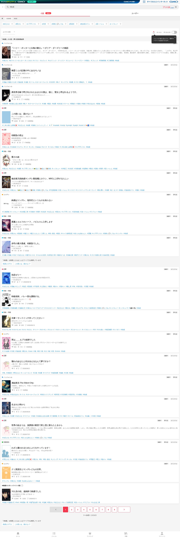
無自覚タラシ (85, 24)
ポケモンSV (6, 329)
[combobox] (9, 31)
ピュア (18, 286)
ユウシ (20, 147)
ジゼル (51, 147)
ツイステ (71, 190)
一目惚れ (119, 190)
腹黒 (71, 82)
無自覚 (20, 82)
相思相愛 (108, 329)
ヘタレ (69, 459)
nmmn (57, 351)
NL (73, 286)
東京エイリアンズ (46, 394)
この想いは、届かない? (22, 264)
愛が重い (100, 190)
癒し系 (68, 286)
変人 (98, 459)
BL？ (58, 82)
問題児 (92, 459)
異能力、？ (83, 82)
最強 (9, 82)
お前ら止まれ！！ (28, 481)
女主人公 (6, 24)
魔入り (26, 233)
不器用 (36, 286)
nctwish (13, 147)
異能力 (73, 104)
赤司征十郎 (51, 255)
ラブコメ (93, 212)
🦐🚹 (86, 125)
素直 (50, 286)
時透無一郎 (24, 502)
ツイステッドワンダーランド (86, 190)
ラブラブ (46, 373)
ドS (76, 82)
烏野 (101, 169)
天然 (44, 24)
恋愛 (12, 416)
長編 (4, 82)
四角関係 (102, 60)
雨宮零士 (71, 394)
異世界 (5, 104)
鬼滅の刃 (21, 308)
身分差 (60, 104)
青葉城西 (77, 169)
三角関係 (110, 60)
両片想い (79, 286)
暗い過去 (51, 233)
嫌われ (13, 459)
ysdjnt (75, 125)
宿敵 (9, 255)
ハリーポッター (18, 60)
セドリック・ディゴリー (56, 60)
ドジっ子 (62, 459)
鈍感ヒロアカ (7, 264)
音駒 (96, 169)
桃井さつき (61, 255)
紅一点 (112, 190)
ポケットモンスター (63, 329)
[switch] (174, 32)
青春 (57, 147)
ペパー (36, 329)
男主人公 (16, 373)
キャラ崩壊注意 (66, 233)
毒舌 (65, 416)
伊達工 (64, 169)
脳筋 (61, 373)
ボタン (29, 329)
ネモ (24, 329)
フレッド (94, 60)
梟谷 (91, 169)
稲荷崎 (85, 169)
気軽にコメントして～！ (39, 125)
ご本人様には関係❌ (9, 125)
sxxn (30, 351)
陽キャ (62, 286)
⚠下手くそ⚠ (31, 24)
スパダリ (116, 329)
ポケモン (43, 329)
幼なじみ (5, 147)
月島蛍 (32, 212)
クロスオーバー (50, 308)
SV (94, 329)
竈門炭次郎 (33, 502)
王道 (35, 373)
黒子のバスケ (30, 255)
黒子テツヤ (78, 255)
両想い (87, 60)
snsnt (81, 125)
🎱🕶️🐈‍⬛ (132, 308)
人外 (14, 82)
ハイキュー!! (123, 308)
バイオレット (87, 329)
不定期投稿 (53, 190)
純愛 (54, 104)
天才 (14, 255)
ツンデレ (119, 233)
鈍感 (117, 60)
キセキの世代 (41, 255)
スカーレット (76, 329)
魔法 (49, 104)
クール (32, 82)
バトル (22, 394)
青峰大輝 (69, 255)
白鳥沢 (70, 169)
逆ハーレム (100, 24)
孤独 (79, 104)
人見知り (43, 286)
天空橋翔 (63, 394)
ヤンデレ (5, 481)
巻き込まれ (91, 104)
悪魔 (89, 233)
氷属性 (79, 394)
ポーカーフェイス (42, 82)
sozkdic (56, 125)
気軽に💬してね (57, 24)
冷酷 (26, 82)
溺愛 (19, 169)
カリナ (44, 147)
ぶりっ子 (54, 459)
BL (3, 373)
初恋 (24, 286)
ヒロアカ (79, 308)
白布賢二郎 (24, 212)
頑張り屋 (98, 255)
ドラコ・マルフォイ (40, 60)
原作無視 (75, 212)
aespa (38, 147)
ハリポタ (28, 60)
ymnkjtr (69, 125)
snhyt (62, 125)
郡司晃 (57, 394)
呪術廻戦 (5, 308)
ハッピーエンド (26, 373)
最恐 (73, 308)
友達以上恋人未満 (15, 104)
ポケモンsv (16, 329)
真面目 (71, 24)
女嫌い (88, 416)
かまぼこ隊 (95, 502)
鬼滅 (44, 502)
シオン (32, 147)
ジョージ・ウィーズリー (75, 60)
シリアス (64, 82)
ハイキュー (114, 24)
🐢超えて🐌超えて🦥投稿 (42, 169)
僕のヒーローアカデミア (35, 308)
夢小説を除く (167, 32)
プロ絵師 (5, 351)
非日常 (52, 82)
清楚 (86, 286)
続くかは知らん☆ (79, 233)
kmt (17, 502)
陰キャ (55, 286)
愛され (18, 24)
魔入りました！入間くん (38, 233)
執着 (84, 104)
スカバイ (51, 329)
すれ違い (100, 329)
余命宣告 (105, 255)
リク (26, 147)
